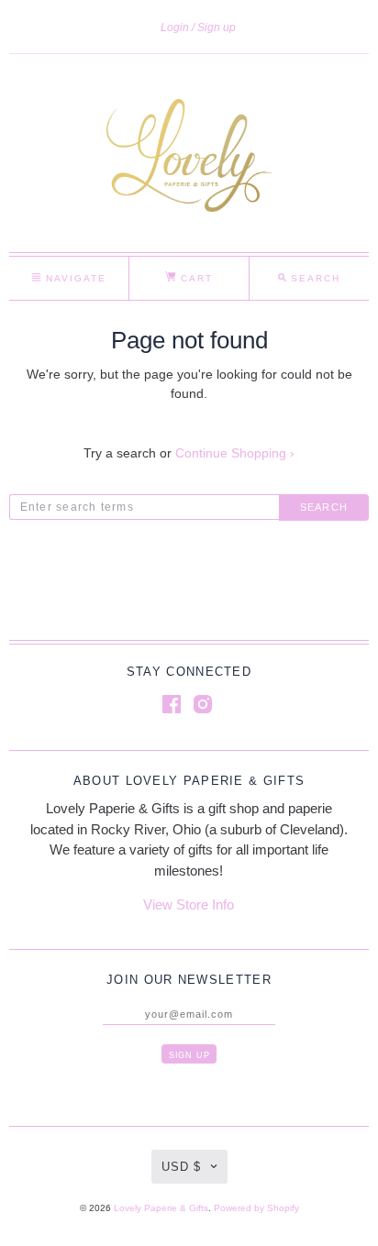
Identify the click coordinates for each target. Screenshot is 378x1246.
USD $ (181, 1167)
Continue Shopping (235, 453)
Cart (194, 278)
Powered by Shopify (256, 1208)
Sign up (216, 27)
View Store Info (188, 904)
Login (175, 27)
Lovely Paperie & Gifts (161, 1208)
